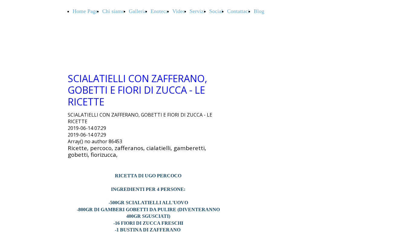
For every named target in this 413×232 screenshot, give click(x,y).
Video (178, 11)
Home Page (85, 11)
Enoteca (159, 11)
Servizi (197, 11)
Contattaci (238, 11)
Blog (259, 11)
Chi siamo (113, 11)
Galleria (137, 11)
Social (216, 11)
